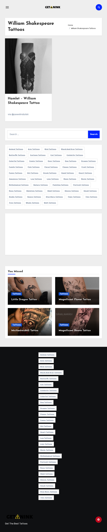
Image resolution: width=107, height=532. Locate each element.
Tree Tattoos (15, 203)
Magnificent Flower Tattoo (75, 299)
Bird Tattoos (50, 149)
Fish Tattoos (34, 167)
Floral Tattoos (51, 167)
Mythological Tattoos (19, 185)
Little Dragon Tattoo (24, 299)
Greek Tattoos (49, 173)
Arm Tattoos (34, 149)
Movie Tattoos (87, 179)
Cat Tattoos (56, 155)
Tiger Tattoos (74, 197)
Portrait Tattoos (81, 185)
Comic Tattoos (36, 161)
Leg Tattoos (36, 179)
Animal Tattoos (16, 149)
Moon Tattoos (70, 179)
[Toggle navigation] (7, 7)
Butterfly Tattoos (17, 155)
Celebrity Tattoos (75, 155)
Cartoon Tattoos (38, 155)
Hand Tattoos (67, 173)
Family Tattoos (16, 167)
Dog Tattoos (70, 161)
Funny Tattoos (15, 173)
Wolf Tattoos (50, 203)
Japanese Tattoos (17, 179)
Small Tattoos (90, 191)
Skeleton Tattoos (34, 191)
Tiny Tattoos (91, 197)
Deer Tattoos (54, 161)
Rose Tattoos (15, 191)
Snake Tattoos (15, 197)
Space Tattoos (34, 197)
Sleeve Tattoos (72, 191)
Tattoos (16, 294)
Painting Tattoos (60, 185)
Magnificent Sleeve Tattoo (75, 330)
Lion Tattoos (53, 179)
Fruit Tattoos (88, 167)
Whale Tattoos (32, 203)
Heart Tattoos (85, 173)
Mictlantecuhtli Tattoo (24, 330)
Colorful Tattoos (16, 161)
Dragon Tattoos (88, 161)
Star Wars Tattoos (54, 197)
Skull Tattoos (53, 191)
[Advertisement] (54, 235)
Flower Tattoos (70, 167)
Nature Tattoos (40, 185)
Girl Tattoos (32, 173)
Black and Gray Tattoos (72, 149)
